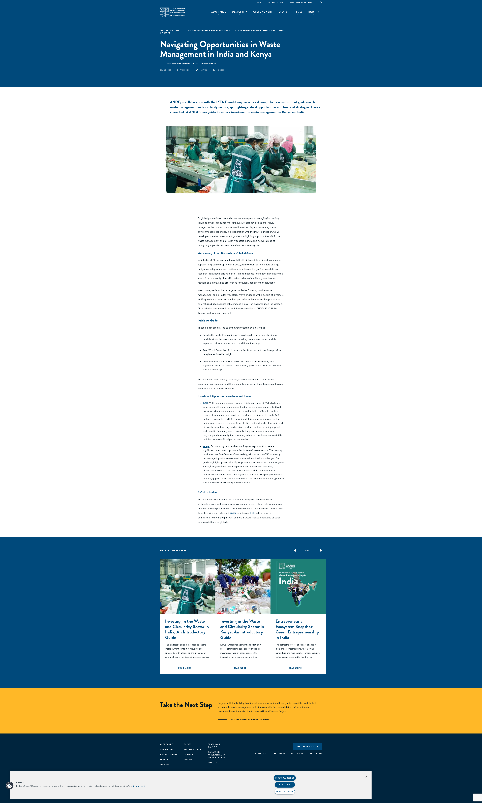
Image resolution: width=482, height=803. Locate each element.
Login (258, 2)
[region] (191, 785)
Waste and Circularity (221, 30)
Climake (232, 512)
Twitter (203, 70)
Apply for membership (302, 2)
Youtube (318, 753)
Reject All (284, 785)
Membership (239, 11)
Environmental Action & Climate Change (255, 30)
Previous (166, 160)
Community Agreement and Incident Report (217, 755)
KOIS (252, 512)
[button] (10, 786)
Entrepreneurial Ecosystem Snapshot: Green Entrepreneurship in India (297, 629)
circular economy (198, 30)
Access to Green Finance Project (251, 719)
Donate (188, 759)
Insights (313, 11)
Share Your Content (214, 745)
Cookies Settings (285, 792)
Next (316, 160)
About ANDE (218, 11)
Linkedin (221, 70)
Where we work (168, 754)
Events (283, 11)
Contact (212, 763)
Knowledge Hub (193, 749)
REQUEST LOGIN (275, 2)
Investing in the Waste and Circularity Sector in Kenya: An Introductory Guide (242, 629)
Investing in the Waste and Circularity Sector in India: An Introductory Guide (187, 629)
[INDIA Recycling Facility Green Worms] (241, 159)
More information (139, 786)
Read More (184, 668)
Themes (297, 11)
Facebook (185, 70)
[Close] (366, 776)
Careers (188, 754)
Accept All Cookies (284, 778)
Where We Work (263, 11)
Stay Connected (305, 746)
